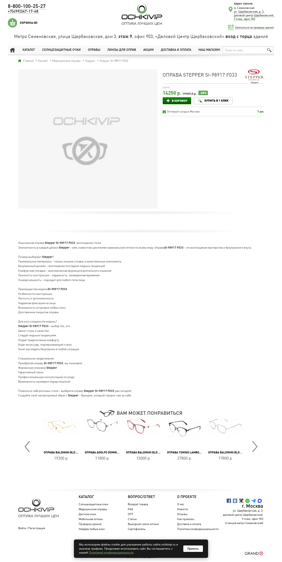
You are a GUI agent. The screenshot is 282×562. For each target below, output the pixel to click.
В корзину (179, 100)
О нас (180, 504)
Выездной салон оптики (143, 524)
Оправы (94, 50)
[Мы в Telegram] (253, 501)
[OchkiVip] (141, 11)
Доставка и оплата (176, 50)
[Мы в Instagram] (241, 501)
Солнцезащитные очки (61, 50)
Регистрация (36, 528)
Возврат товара (138, 504)
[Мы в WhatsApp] (247, 501)
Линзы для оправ (121, 50)
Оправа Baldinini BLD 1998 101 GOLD (67, 452)
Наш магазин (209, 50)
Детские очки (87, 514)
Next (254, 446)
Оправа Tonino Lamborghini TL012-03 (192, 452)
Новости (182, 509)
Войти (22, 528)
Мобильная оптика (91, 519)
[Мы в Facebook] (229, 501)
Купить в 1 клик (216, 100)
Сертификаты (137, 529)
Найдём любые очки (92, 529)
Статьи (132, 519)
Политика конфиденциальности (198, 529)
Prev (27, 446)
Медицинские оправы (93, 509)
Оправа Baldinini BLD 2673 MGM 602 (231, 452)
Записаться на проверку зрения (254, 27)
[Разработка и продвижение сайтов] (254, 553)
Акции (148, 50)
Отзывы (182, 514)
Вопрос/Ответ (141, 497)
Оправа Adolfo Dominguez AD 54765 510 (111, 452)
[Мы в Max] (260, 501)
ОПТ (130, 514)
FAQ (130, 509)
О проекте (187, 497)
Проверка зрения (90, 524)
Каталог (29, 50)
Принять (193, 548)
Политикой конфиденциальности (111, 552)
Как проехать (185, 519)
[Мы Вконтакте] (235, 501)
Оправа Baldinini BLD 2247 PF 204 (147, 452)
